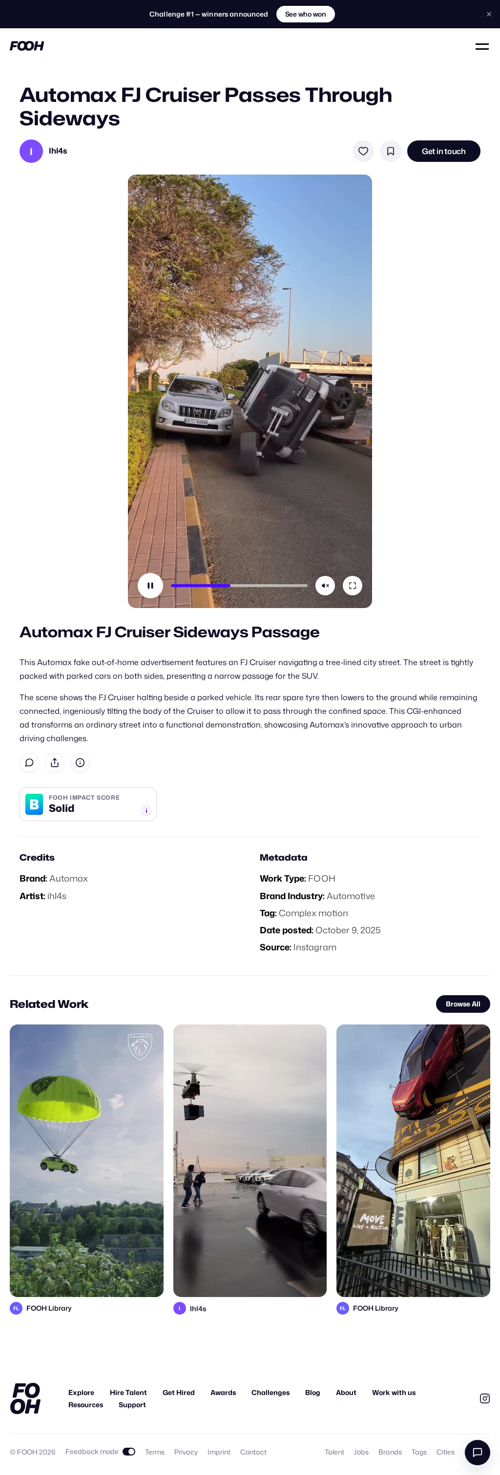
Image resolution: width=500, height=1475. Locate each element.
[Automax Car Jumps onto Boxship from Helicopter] (250, 1160)
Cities (446, 1451)
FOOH (321, 878)
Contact (253, 1451)
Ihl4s (58, 151)
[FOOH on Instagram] (484, 1398)
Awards (223, 1392)
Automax (68, 878)
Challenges (270, 1392)
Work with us (394, 1392)
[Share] (54, 762)
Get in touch (444, 151)
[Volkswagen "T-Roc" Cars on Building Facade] (413, 1160)
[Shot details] (80, 762)
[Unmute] (325, 585)
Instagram (314, 947)
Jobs (361, 1451)
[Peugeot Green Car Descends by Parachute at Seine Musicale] (87, 1160)
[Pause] (150, 585)
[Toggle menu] (483, 46)
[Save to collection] (390, 151)
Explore (81, 1392)
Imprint (219, 1451)
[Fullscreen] (352, 585)
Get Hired (179, 1392)
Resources (85, 1404)
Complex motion (313, 912)
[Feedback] (29, 762)
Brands (390, 1451)
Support (132, 1404)
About (346, 1392)
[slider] (239, 585)
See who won (305, 14)
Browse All (463, 1003)
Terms (155, 1451)
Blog (312, 1392)
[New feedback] (477, 1452)
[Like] (363, 151)
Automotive (351, 895)
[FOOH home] (27, 45)
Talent (334, 1451)
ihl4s (56, 895)
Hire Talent (128, 1392)
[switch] (100, 1451)
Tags (419, 1451)
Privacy (186, 1451)
